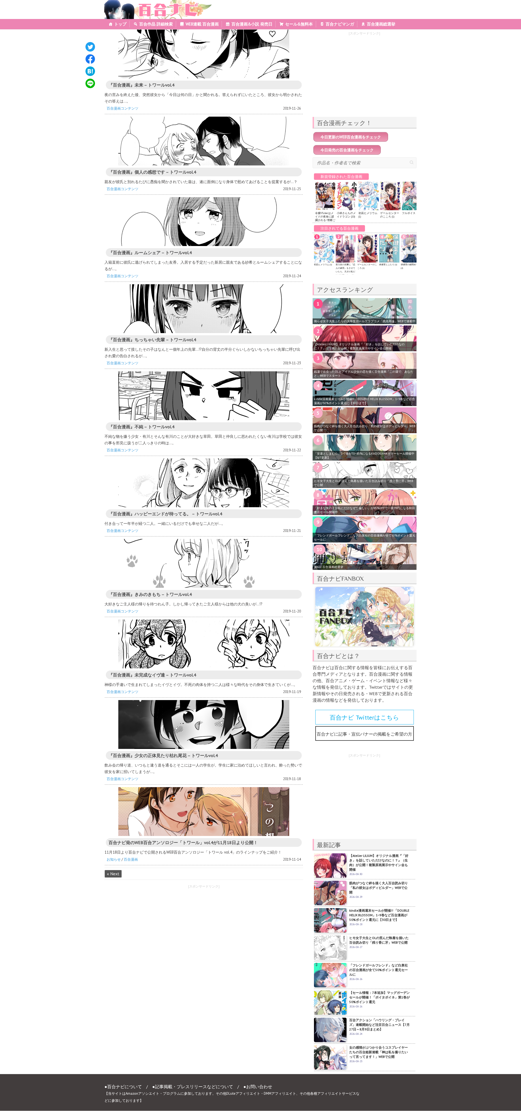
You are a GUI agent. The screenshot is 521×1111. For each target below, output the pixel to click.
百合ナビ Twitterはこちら (364, 717)
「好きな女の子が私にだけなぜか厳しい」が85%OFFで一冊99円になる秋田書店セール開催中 (364, 510)
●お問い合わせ (257, 1086)
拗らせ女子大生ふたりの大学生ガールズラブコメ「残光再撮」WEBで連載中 (364, 321)
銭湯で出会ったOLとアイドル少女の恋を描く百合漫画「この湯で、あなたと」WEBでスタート (363, 374)
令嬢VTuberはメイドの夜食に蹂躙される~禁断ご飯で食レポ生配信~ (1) (325, 220)
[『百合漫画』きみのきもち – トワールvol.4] (203, 563)
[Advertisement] (151, 929)
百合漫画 (131, 859)
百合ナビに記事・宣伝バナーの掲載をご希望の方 (364, 734)
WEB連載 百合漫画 (202, 24)
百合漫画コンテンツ (122, 108)
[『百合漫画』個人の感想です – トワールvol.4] (203, 141)
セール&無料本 (299, 24)
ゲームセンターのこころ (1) (389, 214)
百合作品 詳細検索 (156, 24)
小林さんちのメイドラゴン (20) (346, 214)
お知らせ (114, 859)
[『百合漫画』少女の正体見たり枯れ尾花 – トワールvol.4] (203, 724)
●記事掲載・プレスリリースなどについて (192, 1086)
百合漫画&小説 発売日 (251, 24)
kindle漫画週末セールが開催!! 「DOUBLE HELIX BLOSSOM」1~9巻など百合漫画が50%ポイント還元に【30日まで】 (364, 401)
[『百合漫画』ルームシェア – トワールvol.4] (203, 221)
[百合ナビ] (155, 3)
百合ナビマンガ (340, 24)
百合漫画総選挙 (381, 24)
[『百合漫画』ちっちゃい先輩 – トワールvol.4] (203, 308)
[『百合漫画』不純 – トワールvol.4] (203, 395)
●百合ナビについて (123, 1086)
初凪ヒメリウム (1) (323, 264)
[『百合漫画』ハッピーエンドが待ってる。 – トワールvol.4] (203, 482)
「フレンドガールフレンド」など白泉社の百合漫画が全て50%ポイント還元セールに (364, 537)
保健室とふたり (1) (388, 264)
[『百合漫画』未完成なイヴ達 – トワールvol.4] (203, 644)
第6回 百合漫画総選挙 (328, 567)
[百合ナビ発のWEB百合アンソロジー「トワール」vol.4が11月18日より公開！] (203, 811)
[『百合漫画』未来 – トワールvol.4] (203, 54)
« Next (113, 873)
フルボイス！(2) (411, 213)
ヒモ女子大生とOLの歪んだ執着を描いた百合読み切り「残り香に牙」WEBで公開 (363, 483)
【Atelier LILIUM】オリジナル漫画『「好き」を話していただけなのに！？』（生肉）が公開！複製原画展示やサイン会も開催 (359, 346)
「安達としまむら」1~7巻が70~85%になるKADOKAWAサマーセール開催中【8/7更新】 (364, 455)
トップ (120, 24)
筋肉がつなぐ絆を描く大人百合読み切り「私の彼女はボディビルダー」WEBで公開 (364, 428)
